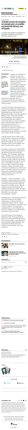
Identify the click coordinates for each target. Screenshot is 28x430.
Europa (13, 16)
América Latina (4, 16)
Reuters (16, 61)
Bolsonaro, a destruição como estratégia (13, 320)
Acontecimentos (5, 19)
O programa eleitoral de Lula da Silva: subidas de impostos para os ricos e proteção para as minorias (13, 327)
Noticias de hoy (20, 419)
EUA (26, 16)
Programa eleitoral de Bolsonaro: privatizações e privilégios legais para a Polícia (12, 332)
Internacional (7, 13)
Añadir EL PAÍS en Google (8, 70)
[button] (14, 47)
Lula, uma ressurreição (9, 323)
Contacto (5, 416)
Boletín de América (6, 353)
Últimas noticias (5, 317)
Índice (16, 419)
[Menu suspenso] (2, 8)
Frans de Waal (12, 245)
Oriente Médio (18, 16)
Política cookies (21, 416)
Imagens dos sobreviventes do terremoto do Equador (4, 93)
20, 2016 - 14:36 (15, 63)
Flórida (5, 140)
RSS (14, 419)
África (9, 16)
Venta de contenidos (10, 416)
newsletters (4, 349)
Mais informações (4, 268)
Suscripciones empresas (9, 419)
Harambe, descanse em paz (4, 77)
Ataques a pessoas (11, 262)
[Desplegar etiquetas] (26, 262)
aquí (21, 271)
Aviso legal (16, 416)
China (23, 16)
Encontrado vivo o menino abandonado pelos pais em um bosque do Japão (4, 85)
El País (11, 61)
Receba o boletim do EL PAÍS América (11, 234)
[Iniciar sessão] (25, 8)
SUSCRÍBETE (21, 8)
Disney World (4, 262)
